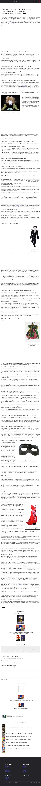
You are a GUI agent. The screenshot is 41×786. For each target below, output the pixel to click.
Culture (24, 770)
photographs (24, 86)
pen (10, 218)
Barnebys (6, 779)
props (8, 169)
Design (24, 767)
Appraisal (35, 1)
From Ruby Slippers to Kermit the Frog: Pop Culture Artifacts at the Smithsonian (16, 10)
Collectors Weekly (6, 1)
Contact (6, 778)
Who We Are (7, 777)
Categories (7, 767)
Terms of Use (33, 782)
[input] (22, 2)
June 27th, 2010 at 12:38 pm (35, 647)
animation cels (19, 584)
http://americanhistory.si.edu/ (8, 23)
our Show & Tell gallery (20, 658)
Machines (24, 771)
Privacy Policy (38, 782)
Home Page (7, 766)
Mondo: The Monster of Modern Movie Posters (20, 633)
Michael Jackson (20, 534)
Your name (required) (4, 660)
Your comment (3, 669)
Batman (18, 205)
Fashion (24, 766)
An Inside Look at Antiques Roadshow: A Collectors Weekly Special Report (20, 632)
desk (16, 218)
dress (38, 71)
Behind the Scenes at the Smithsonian (20, 613)
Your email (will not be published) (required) (8, 665)
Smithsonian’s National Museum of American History (21, 605)
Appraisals (7, 770)
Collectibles (25, 772)
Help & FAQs (7, 771)
